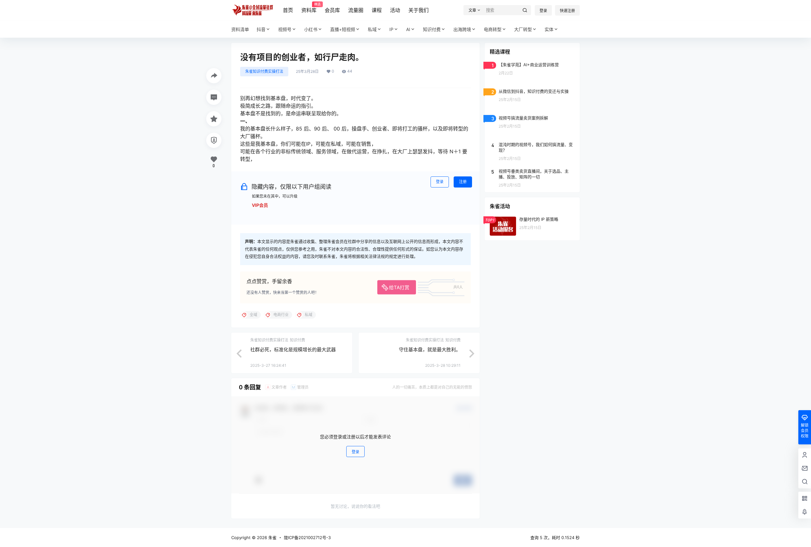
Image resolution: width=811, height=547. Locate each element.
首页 (288, 10)
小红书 (310, 29)
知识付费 (432, 29)
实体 (549, 29)
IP (391, 29)
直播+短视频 (342, 29)
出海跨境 (462, 29)
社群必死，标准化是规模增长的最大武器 (293, 350)
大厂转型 (523, 29)
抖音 (261, 29)
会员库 (332, 10)
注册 (463, 181)
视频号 (284, 29)
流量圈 (355, 10)
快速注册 (567, 10)
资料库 (308, 8)
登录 (543, 10)
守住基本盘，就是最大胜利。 (430, 350)
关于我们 (418, 10)
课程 (377, 10)
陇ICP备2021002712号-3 (307, 537)
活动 (395, 10)
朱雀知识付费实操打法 (264, 71)
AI (408, 29)
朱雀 (272, 537)
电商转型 (492, 29)
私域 (372, 29)
